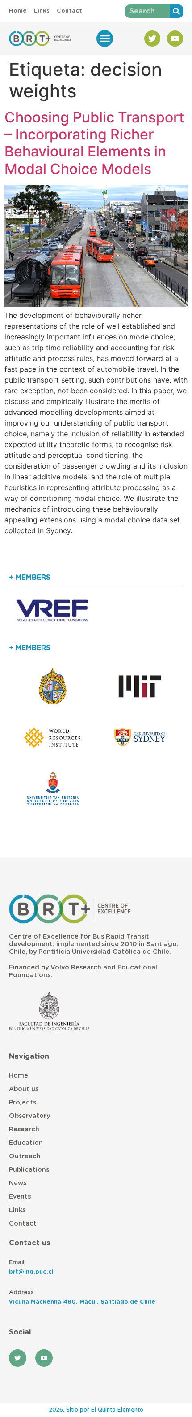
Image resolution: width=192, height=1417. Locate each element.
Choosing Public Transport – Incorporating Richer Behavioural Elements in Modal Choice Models (94, 143)
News (17, 1183)
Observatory (29, 1116)
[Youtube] (175, 38)
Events (20, 1196)
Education (26, 1142)
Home (18, 1075)
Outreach (25, 1156)
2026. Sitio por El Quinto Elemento (96, 1410)
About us (23, 1089)
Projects (22, 1102)
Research (24, 1129)
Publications (29, 1169)
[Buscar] (176, 11)
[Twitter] (152, 38)
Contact (23, 1223)
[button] (104, 38)
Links (17, 1210)
